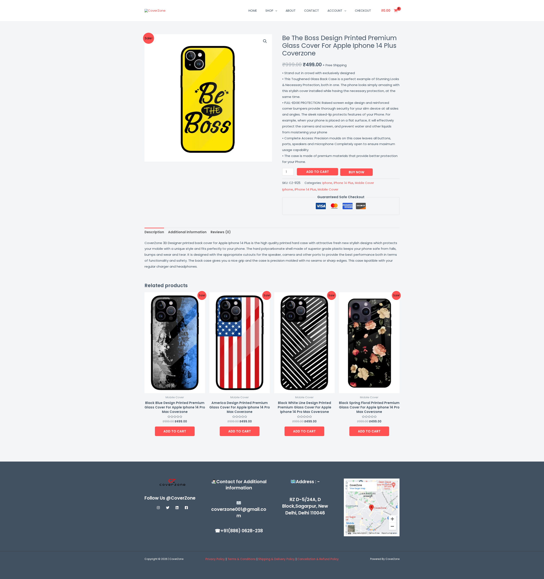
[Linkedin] (177, 507)
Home (252, 10)
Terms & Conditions (241, 559)
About (291, 10)
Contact (311, 10)
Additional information (187, 232)
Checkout (363, 10)
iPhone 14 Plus (343, 183)
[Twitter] (167, 507)
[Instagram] (158, 507)
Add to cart (317, 171)
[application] (275, 10)
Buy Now (356, 172)
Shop (269, 10)
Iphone (327, 183)
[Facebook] (186, 507)
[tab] (154, 232)
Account (334, 10)
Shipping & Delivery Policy (276, 559)
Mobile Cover (364, 183)
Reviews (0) (221, 232)
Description (154, 232)
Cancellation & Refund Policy (318, 559)
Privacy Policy (215, 559)
